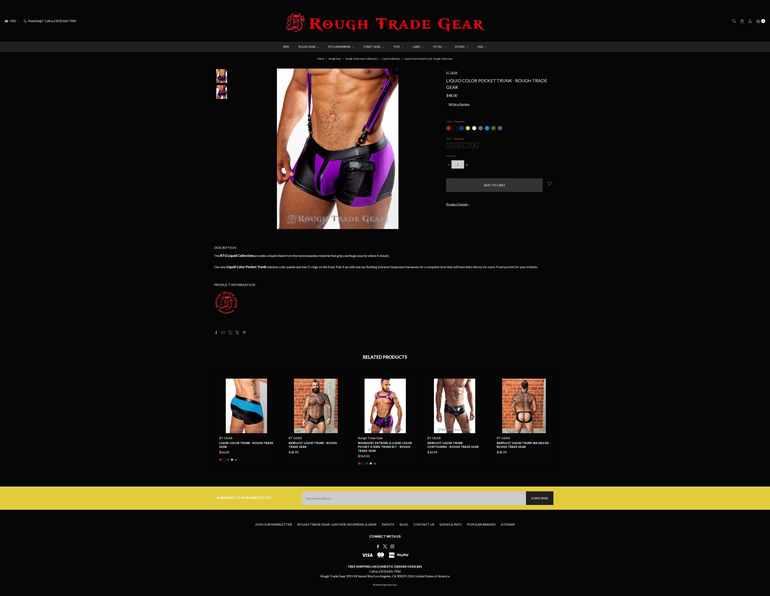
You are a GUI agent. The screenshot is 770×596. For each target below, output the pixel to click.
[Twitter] (237, 332)
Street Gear (372, 46)
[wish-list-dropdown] (549, 184)
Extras (460, 46)
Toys (396, 46)
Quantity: (451, 155)
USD (13, 21)
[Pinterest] (244, 332)
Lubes (417, 46)
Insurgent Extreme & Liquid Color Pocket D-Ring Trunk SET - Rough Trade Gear (385, 446)
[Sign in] (750, 20)
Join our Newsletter (273, 524)
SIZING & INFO (451, 524)
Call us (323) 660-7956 (385, 571)
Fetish (438, 46)
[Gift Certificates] (742, 20)
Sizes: (455, 138)
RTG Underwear (339, 46)
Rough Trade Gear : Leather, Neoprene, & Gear (336, 524)
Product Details (457, 204)
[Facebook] (216, 332)
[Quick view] (271, 381)
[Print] (230, 332)
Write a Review (459, 104)
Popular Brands (481, 524)
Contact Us (423, 524)
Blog (403, 524)
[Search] (734, 20)
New (286, 46)
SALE (481, 46)
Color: (455, 121)
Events (388, 524)
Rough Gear (307, 46)
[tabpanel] (246, 422)
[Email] (223, 332)
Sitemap (508, 524)
